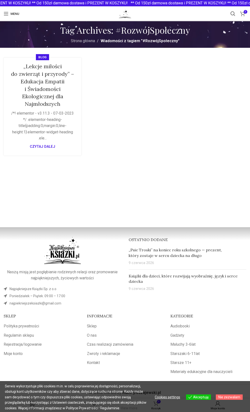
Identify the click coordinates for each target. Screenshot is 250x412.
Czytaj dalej (42, 147)
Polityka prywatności (21, 326)
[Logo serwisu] (125, 13)
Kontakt (93, 362)
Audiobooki (180, 326)
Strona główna (83, 41)
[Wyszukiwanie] (233, 14)
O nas (92, 335)
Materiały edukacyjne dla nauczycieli (201, 371)
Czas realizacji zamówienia (110, 344)
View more (129, 408)
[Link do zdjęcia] (62, 250)
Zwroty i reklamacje (103, 353)
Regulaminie (109, 408)
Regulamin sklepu (19, 335)
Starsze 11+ (180, 362)
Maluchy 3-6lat (183, 344)
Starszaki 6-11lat (185, 353)
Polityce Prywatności (82, 408)
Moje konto (13, 353)
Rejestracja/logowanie (23, 344)
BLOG (42, 57)
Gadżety (177, 335)
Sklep (92, 326)
